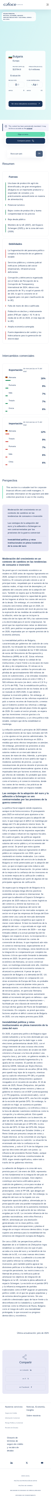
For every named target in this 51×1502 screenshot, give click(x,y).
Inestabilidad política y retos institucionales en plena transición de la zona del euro (25, 543)
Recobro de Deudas (11, 1428)
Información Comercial (12, 1418)
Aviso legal (25, 1476)
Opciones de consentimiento (25, 1495)
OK (40, 153)
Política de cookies (25, 1485)
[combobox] (21, 154)
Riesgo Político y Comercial (14, 1423)
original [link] (29, 128)
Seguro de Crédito (11, 1413)
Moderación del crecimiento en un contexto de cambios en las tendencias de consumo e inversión (25, 513)
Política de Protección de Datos (25, 1480)
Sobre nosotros (33, 1415)
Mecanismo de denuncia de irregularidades (25, 1490)
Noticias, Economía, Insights (35, 1408)
